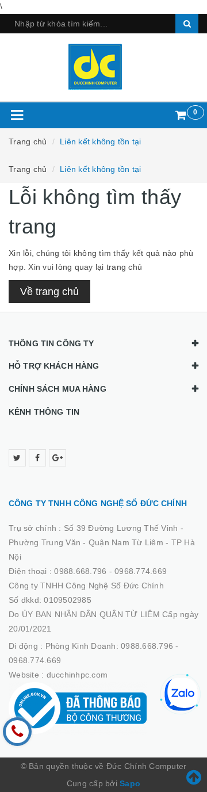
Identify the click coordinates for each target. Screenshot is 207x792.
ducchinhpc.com (77, 674)
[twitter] (17, 458)
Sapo (130, 783)
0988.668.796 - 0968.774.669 (110, 571)
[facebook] (37, 458)
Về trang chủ (49, 291)
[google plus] (57, 458)
